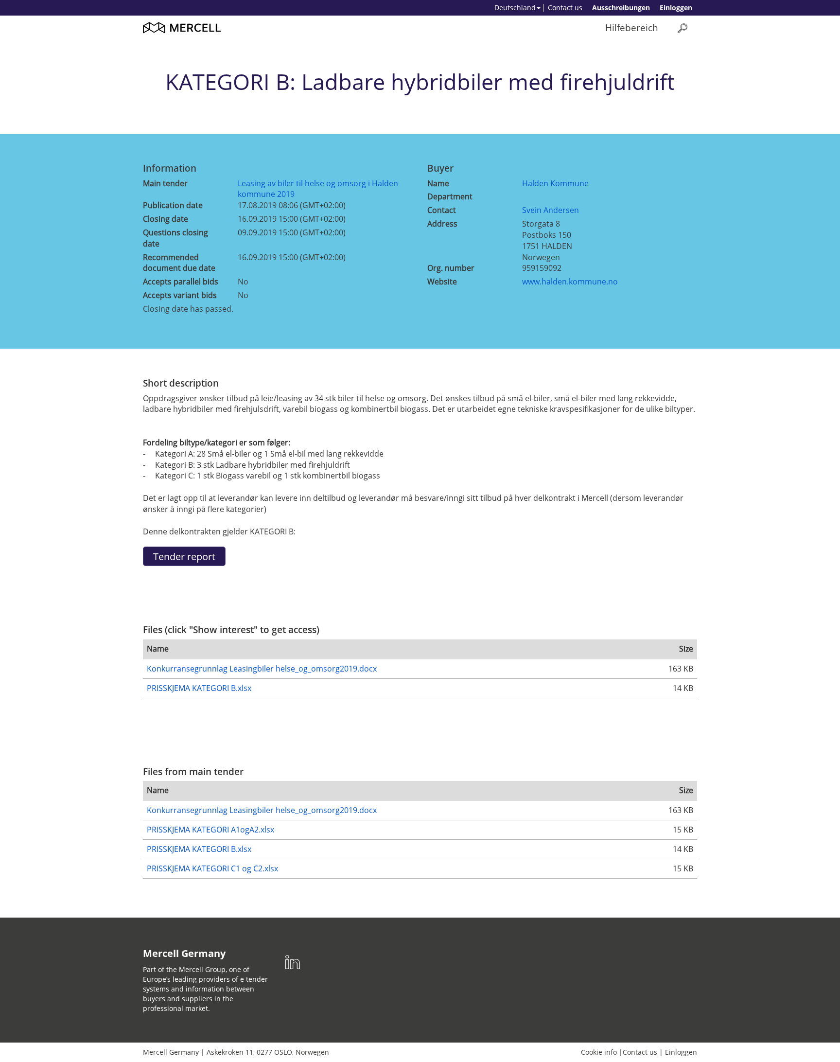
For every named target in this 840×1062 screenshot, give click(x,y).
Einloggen (676, 7)
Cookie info (599, 1052)
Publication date (173, 205)
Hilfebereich (631, 27)
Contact (441, 210)
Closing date (165, 218)
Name (438, 183)
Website (442, 281)
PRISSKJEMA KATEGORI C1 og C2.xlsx (212, 868)
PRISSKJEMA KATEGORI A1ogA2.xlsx (210, 829)
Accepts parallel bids (180, 281)
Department (449, 196)
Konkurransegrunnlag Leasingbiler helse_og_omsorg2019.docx (262, 668)
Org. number (450, 268)
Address (442, 223)
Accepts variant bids (180, 295)
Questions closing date (175, 238)
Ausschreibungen (621, 7)
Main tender (165, 183)
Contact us (565, 7)
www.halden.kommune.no (570, 281)
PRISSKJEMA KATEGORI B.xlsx (199, 688)
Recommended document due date (179, 263)
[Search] (682, 28)
